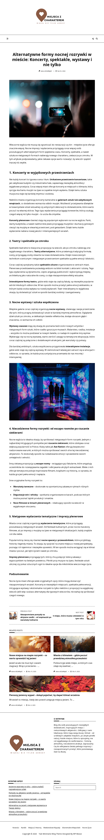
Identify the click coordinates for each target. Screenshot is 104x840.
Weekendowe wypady (51, 827)
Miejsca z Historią (34, 827)
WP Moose (77, 834)
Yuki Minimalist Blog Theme (50, 834)
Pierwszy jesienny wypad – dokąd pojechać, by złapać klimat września (44, 695)
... (38, 666)
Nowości (16, 827)
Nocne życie (86, 827)
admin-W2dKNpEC (46, 71)
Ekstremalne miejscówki (71, 827)
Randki (23, 827)
